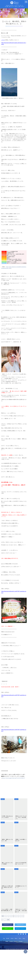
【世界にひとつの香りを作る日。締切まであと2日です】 (7, 887)
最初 (3, 915)
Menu (16, 938)
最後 (8, 919)
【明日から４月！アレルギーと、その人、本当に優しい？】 (20, 817)
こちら (3, 40)
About (12, 938)
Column (20, 941)
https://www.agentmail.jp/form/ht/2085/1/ (13, 778)
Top (4, 938)
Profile (7, 938)
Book (7, 941)
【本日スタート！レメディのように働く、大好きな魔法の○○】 (20, 910)
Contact (16, 941)
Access (11, 941)
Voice (20, 938)
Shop (24, 938)
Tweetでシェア (20, 924)
